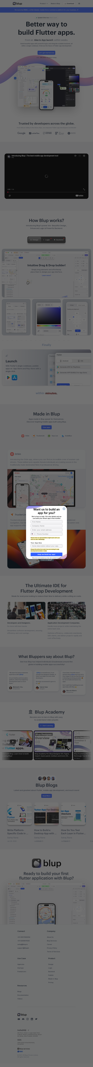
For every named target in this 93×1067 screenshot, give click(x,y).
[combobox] (33, 533)
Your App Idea (36, 543)
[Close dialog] (64, 509)
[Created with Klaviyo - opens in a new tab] (46, 560)
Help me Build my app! (46, 554)
